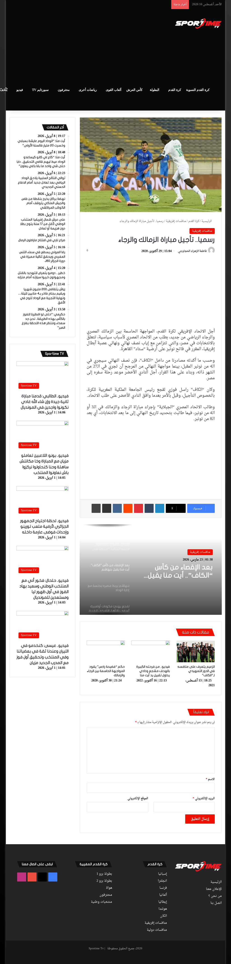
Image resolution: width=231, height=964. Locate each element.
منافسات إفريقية (176, 221)
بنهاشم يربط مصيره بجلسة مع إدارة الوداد (181, 571)
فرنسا (163, 888)
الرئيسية (207, 221)
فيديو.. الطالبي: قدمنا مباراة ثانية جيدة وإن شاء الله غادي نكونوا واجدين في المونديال (45, 402)
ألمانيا (163, 895)
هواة (109, 888)
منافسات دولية (157, 930)
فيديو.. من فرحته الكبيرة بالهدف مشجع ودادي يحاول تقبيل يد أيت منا (153, 671)
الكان (163, 916)
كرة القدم (174, 90)
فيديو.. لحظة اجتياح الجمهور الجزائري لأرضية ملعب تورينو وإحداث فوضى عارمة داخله (44, 526)
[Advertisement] (74, 45)
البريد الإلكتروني (204, 798)
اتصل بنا (216, 903)
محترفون (64, 90)
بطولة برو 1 (104, 874)
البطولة (154, 90)
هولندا (163, 909)
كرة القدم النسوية (198, 90)
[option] (150, 569)
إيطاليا (162, 902)
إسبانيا (162, 874)
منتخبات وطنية (101, 902)
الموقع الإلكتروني (137, 798)
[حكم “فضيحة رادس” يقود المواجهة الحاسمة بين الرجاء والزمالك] (106, 651)
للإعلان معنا (214, 889)
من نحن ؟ (215, 896)
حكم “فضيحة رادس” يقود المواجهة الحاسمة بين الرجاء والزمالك (106, 671)
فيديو (19, 90)
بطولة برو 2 (104, 881)
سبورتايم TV (40, 90)
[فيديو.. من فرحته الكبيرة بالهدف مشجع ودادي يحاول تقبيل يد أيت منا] (151, 651)
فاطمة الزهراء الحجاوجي (192, 251)
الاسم (210, 779)
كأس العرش (134, 90)
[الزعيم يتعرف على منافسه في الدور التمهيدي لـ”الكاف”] (196, 651)
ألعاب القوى (113, 90)
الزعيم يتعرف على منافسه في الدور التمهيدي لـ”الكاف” (196, 671)
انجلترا (162, 881)
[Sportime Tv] (198, 23)
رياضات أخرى (88, 90)
